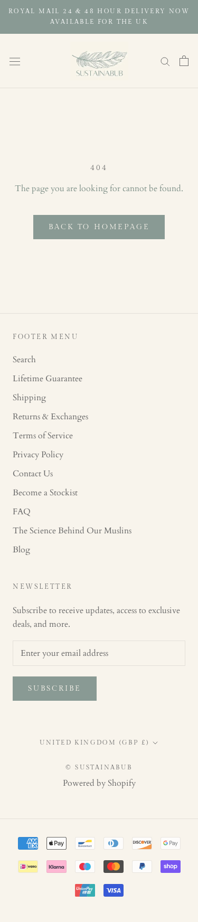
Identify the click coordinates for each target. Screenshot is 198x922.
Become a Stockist (45, 492)
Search (24, 359)
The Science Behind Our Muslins (72, 531)
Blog (21, 550)
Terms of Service (43, 435)
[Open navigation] (15, 61)
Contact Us (33, 473)
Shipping (29, 397)
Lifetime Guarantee (47, 378)
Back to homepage (99, 227)
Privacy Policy (38, 454)
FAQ (22, 512)
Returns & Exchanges (50, 416)
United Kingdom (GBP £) (94, 742)
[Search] (165, 60)
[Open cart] (184, 60)
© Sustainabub (98, 767)
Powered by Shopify (99, 783)
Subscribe (54, 688)
